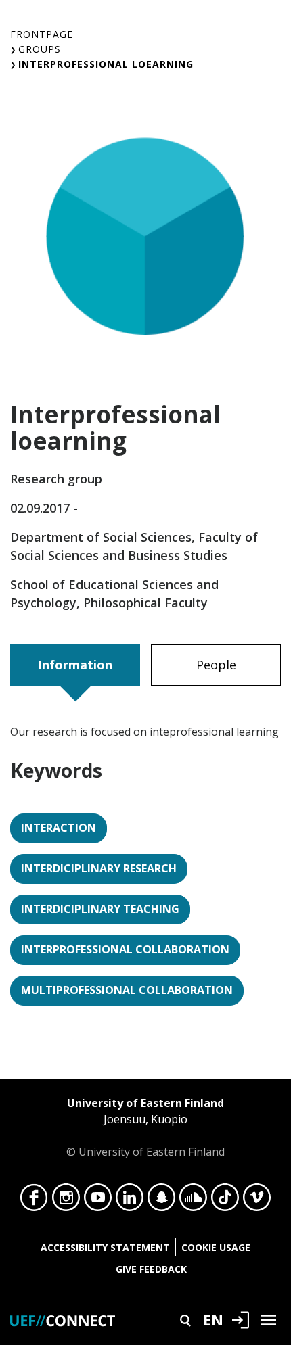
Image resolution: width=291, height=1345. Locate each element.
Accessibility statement (105, 1247)
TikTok (225, 1201)
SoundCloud (193, 1201)
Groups (39, 49)
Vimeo (257, 1201)
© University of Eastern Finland (145, 1127)
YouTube (98, 1201)
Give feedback (151, 1269)
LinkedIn (129, 1201)
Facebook (34, 1201)
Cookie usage (215, 1247)
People (216, 665)
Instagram (66, 1201)
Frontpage (41, 34)
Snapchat (161, 1201)
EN (213, 1319)
